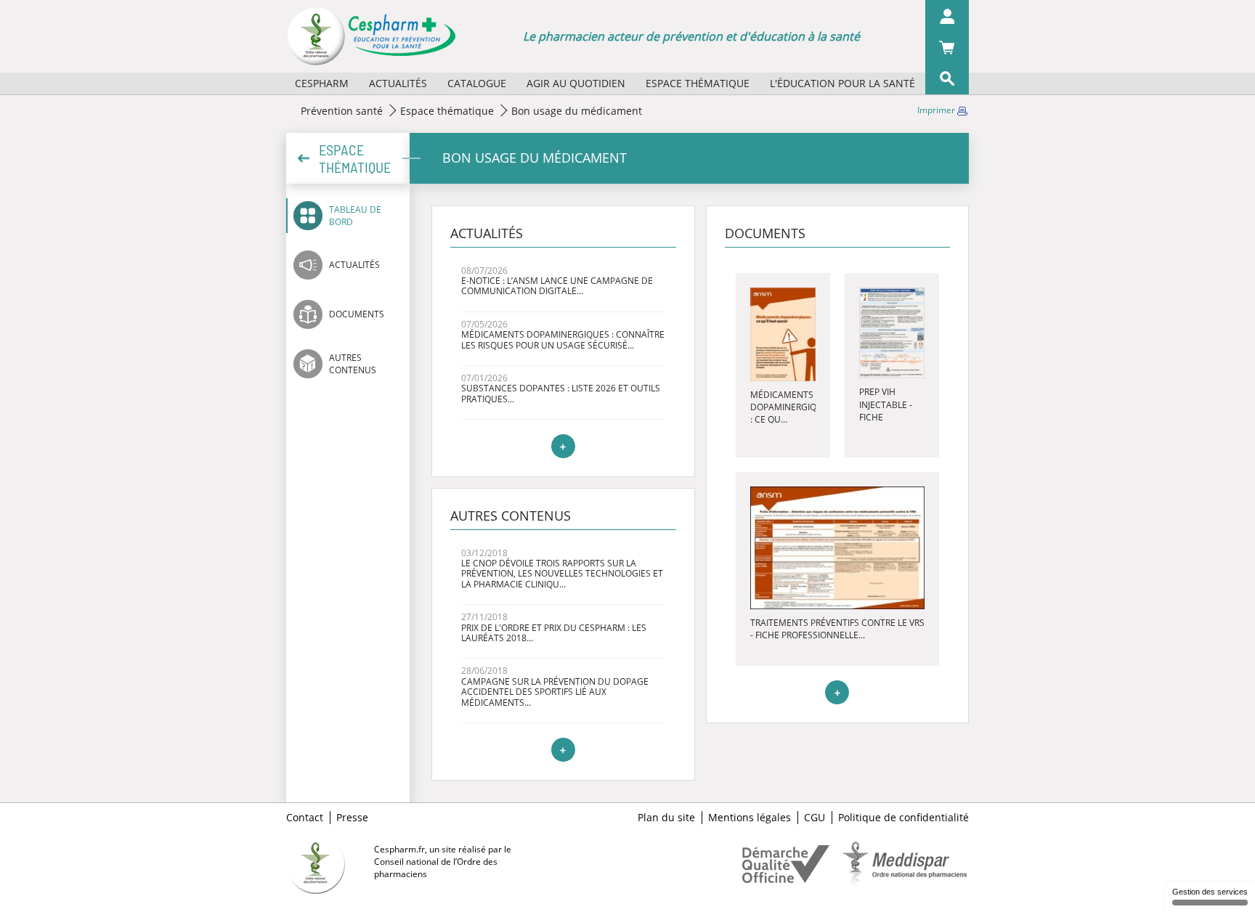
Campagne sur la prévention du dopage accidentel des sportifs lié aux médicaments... (555, 692)
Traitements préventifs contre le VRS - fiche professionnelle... (837, 628)
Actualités (398, 83)
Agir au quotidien (576, 83)
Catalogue (476, 83)
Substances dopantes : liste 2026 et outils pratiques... (560, 393)
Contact (304, 817)
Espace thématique (698, 83)
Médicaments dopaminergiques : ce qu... (791, 407)
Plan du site (666, 817)
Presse (352, 817)
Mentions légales (749, 817)
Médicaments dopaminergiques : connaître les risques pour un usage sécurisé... (563, 339)
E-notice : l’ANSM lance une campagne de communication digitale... (557, 285)
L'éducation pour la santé (842, 83)
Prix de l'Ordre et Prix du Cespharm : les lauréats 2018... (553, 633)
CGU (814, 817)
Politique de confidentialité (903, 817)
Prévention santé (342, 111)
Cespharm (322, 83)
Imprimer (937, 110)
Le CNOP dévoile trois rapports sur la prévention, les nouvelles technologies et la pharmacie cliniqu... (562, 573)
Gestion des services (1210, 891)
